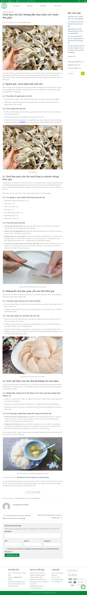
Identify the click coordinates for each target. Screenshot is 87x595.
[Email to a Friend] (32, 492)
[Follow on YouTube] (75, 575)
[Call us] (76, 570)
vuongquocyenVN (25, 22)
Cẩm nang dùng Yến (8, 12)
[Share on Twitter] (29, 492)
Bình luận (8, 531)
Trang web (47, 541)
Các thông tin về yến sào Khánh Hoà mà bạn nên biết (76, 24)
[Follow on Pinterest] (69, 575)
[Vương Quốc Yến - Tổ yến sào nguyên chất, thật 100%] (4, 6)
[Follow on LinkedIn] (72, 575)
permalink (36, 498)
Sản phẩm (43, 6)
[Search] (79, 1)
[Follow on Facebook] (68, 570)
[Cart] (85, 1)
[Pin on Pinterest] (35, 492)
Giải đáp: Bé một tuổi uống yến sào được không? (33, 477)
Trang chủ (16, 6)
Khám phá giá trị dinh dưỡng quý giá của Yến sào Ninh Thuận (75, 31)
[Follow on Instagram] (71, 570)
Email (26, 541)
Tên (6, 541)
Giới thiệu (30, 6)
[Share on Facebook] (26, 492)
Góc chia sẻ (57, 6)
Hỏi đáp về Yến (72, 65)
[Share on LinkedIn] (38, 492)
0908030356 (18, 577)
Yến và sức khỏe (73, 68)
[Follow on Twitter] (74, 570)
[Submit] (82, 73)
